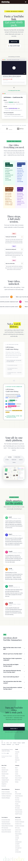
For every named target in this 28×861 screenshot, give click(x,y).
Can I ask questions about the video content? (14, 682)
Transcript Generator (6, 821)
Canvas (14, 462)
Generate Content (5, 773)
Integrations (4, 783)
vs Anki (16, 839)
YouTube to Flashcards (6, 795)
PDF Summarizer (5, 827)
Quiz (16, 761)
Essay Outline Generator (6, 829)
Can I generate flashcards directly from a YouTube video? (14, 671)
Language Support (5, 779)
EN (2, 742)
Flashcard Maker (18, 833)
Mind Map (4, 767)
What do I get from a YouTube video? (14, 654)
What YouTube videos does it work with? (14, 648)
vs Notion (17, 835)
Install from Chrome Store (7, 793)
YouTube (10, 457)
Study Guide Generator (6, 823)
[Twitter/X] (2, 753)
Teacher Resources (19, 795)
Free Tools (17, 799)
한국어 (11, 742)
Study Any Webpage (6, 797)
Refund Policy (17, 779)
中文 (4, 742)
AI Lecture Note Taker (6, 819)
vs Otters (17, 849)
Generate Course (5, 769)
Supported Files (5, 781)
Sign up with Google (15, 45)
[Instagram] (4, 753)
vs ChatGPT (17, 843)
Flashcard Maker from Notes (7, 825)
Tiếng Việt (17, 744)
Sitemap (16, 781)
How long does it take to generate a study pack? (14, 659)
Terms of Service (18, 777)
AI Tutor (7, 459)
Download (4, 785)
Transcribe (17, 751)
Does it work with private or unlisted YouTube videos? (14, 688)
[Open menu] (26, 2)
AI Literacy (17, 797)
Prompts (16, 803)
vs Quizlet (17, 837)
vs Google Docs (18, 847)
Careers (16, 771)
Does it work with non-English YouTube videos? (14, 665)
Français (19, 742)
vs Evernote (17, 845)
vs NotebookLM (18, 841)
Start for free (14, 41)
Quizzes (21, 459)
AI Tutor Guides (18, 793)
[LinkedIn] (6, 753)
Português (4, 744)
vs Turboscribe (18, 851)
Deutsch (14, 742)
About (16, 767)
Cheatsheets (17, 805)
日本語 (7, 742)
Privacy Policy (17, 775)
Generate (17, 757)
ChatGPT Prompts (18, 813)
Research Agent (5, 777)
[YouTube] (7, 753)
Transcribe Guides (18, 811)
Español (23, 742)
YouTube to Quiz (18, 823)
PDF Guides (17, 807)
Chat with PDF (4, 771)
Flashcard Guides (18, 809)
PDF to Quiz (17, 827)
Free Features (17, 801)
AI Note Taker (17, 457)
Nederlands (9, 744)
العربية (13, 744)
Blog (16, 791)
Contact (16, 769)
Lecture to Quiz (18, 829)
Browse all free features (6, 831)
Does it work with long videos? (14, 677)
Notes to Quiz (17, 831)
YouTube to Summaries (19, 825)
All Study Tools (18, 819)
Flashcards (14, 459)
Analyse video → (14, 728)
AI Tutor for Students (6, 791)
